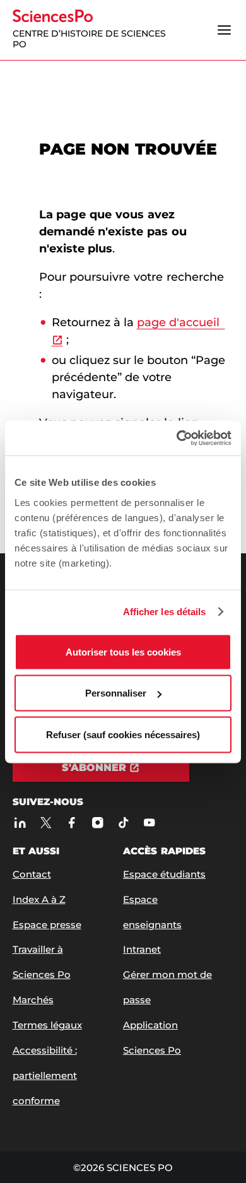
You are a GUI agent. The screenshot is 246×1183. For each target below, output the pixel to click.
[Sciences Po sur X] (46, 823)
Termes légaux (47, 1025)
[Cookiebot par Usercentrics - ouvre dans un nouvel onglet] (176, 438)
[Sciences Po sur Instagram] (98, 823)
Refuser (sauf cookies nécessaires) (123, 734)
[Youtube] (150, 823)
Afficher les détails (164, 611)
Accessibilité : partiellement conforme (45, 1075)
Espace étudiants (164, 874)
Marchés (33, 1000)
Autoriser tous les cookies (123, 651)
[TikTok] (124, 823)
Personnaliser (115, 693)
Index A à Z (39, 899)
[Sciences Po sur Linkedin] (20, 823)
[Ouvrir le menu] (224, 29)
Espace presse (47, 925)
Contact (32, 874)
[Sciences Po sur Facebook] (72, 823)
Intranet (142, 949)
